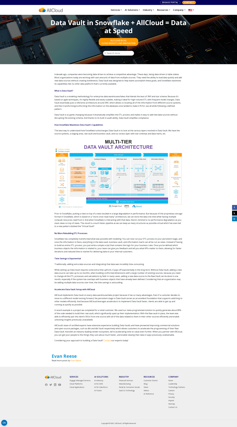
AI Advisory (98, 380)
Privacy (171, 394)
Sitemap (171, 404)
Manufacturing (125, 384)
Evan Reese (76, 360)
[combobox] (118, 53)
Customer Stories (151, 380)
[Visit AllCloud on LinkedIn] (55, 384)
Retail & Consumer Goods (129, 387)
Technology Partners (176, 387)
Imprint (171, 400)
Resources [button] (162, 9)
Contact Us (172, 407)
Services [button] (115, 9)
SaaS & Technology (127, 390)
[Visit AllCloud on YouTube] (59, 384)
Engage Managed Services (80, 380)
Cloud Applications (77, 387)
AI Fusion (98, 390)
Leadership (172, 384)
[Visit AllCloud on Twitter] (50, 384)
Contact (189, 2)
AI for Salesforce (101, 387)
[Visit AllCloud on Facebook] (46, 384)
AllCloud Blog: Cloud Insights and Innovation (118, 42)
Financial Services (126, 380)
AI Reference (149, 394)
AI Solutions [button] (131, 9)
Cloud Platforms (76, 384)
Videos (146, 390)
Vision (170, 380)
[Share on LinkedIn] (234, 218)
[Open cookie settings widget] (4, 423)
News (146, 387)
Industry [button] (147, 9)
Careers (171, 390)
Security (171, 397)
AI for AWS (98, 384)
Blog (145, 384)
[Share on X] (234, 213)
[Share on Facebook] (234, 207)
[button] (191, 10)
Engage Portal (170, 2)
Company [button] (178, 9)
